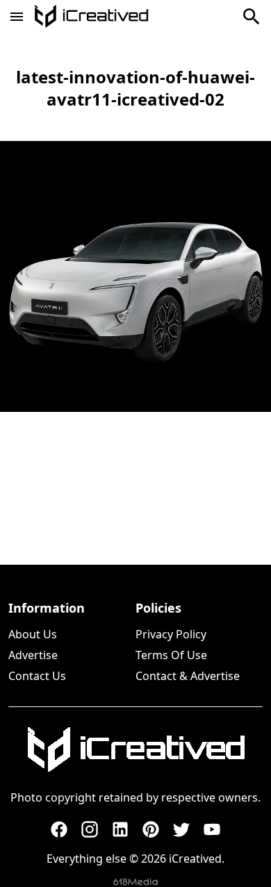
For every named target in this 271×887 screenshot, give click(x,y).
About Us (32, 634)
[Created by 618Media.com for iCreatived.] (135, 882)
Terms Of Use (171, 655)
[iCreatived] (135, 749)
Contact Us (37, 675)
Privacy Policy (171, 634)
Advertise (33, 655)
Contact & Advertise (188, 675)
